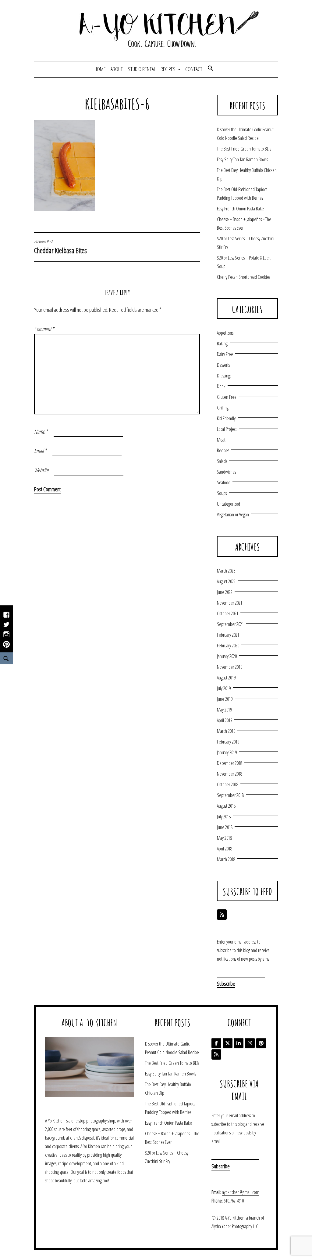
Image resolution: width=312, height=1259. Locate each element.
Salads (222, 461)
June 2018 (224, 827)
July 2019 (224, 688)
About (117, 69)
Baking (222, 343)
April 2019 (224, 720)
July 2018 (224, 816)
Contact (193, 69)
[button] (210, 69)
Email (40, 450)
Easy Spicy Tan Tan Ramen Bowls (242, 159)
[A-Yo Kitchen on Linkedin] (238, 1043)
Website (41, 470)
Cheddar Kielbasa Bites (60, 247)
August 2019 (226, 677)
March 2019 (226, 731)
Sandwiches (226, 471)
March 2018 (226, 859)
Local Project (227, 429)
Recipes (168, 69)
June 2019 (224, 699)
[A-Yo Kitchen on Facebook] (216, 1043)
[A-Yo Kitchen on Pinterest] (261, 1043)
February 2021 (228, 634)
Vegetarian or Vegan (233, 514)
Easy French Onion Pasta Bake (240, 208)
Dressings (224, 375)
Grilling (223, 407)
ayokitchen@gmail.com (240, 1192)
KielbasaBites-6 (117, 104)
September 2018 (230, 795)
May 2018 (224, 838)
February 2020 (228, 645)
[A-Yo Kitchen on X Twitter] (227, 1043)
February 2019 (228, 741)
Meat (221, 439)
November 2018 (229, 773)
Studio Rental (142, 69)
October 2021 (227, 613)
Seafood (223, 482)
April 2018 (224, 848)
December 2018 (229, 763)
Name (41, 431)
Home (100, 69)
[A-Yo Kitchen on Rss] (216, 1054)
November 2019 (229, 667)
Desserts (223, 365)
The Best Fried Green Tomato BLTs (244, 148)
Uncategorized (228, 503)
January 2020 (227, 656)
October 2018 (227, 784)
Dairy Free (225, 354)
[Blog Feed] (222, 914)
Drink (221, 386)
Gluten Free (226, 397)
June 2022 (224, 592)
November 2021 (229, 602)
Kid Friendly (226, 418)
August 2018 (226, 805)
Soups (222, 493)
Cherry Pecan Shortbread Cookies (243, 277)
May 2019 (224, 709)
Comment (44, 329)
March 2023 (226, 570)
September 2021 (230, 624)
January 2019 (227, 752)
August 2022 (226, 581)
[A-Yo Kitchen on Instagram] (250, 1043)
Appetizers (225, 332)
